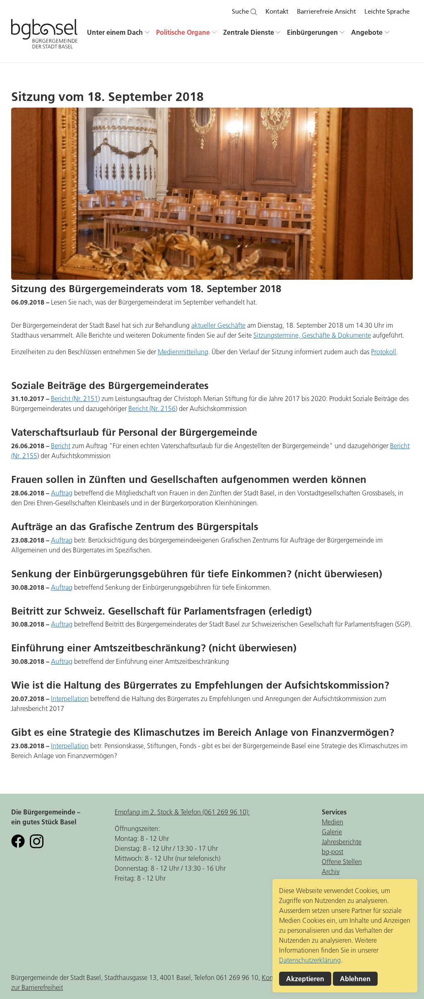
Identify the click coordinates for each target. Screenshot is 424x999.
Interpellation (70, 698)
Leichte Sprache (387, 11)
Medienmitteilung (183, 352)
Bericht (60, 446)
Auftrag (61, 493)
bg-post (332, 852)
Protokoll (383, 352)
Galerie (332, 832)
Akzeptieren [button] (305, 979)
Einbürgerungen (312, 32)
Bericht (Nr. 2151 (74, 398)
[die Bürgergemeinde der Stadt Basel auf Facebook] (18, 840)
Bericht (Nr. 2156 (152, 408)
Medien (332, 822)
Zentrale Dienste (248, 32)
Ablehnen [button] (355, 979)
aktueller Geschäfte (218, 325)
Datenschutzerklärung (310, 960)
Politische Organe (183, 32)
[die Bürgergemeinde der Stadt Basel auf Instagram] (36, 840)
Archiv (331, 871)
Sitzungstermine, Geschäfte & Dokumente (312, 335)
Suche (241, 11)
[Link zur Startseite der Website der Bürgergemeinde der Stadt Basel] (44, 37)
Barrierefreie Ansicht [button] (326, 11)
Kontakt (277, 11)
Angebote (367, 32)
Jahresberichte (341, 842)
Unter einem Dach (115, 32)
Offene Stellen (342, 861)
